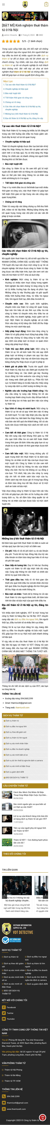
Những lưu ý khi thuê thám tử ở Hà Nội (21, 114)
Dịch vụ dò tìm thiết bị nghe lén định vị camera (24, 761)
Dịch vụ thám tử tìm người (16, 738)
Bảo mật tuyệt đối (13, 93)
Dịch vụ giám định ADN (15, 772)
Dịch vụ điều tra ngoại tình (16, 726)
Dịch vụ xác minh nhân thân (17, 743)
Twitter (9, 1013)
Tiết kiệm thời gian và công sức (19, 98)
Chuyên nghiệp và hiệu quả (16, 89)
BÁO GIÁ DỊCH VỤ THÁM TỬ (17, 778)
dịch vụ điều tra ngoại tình (26, 619)
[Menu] (3, 4)
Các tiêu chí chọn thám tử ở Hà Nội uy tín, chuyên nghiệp (23, 108)
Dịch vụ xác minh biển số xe (17, 755)
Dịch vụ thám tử (12, 721)
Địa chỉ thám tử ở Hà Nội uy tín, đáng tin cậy (24, 118)
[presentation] (4, 895)
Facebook (11, 1007)
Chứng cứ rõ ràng (13, 102)
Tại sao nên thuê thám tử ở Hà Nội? (20, 85)
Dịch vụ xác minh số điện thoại (18, 766)
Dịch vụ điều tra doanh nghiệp (17, 749)
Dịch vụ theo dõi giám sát (16, 732)
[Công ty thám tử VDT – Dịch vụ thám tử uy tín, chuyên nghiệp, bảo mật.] (25, 4)
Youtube (10, 1019)
